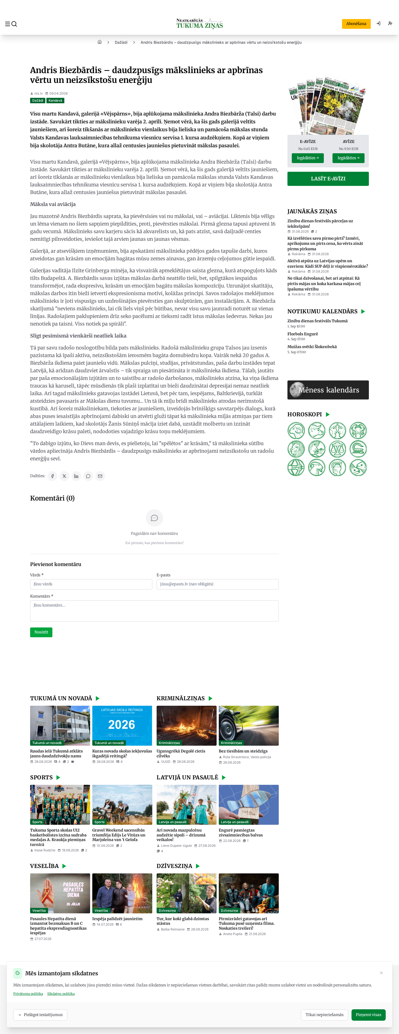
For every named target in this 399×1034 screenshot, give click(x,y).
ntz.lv (38, 93)
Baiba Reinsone (173, 929)
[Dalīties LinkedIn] (76, 476)
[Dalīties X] (64, 476)
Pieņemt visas (368, 1014)
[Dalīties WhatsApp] (88, 476)
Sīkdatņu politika (61, 994)
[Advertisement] (154, 667)
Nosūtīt (41, 632)
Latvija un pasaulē (172, 822)
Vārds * (37, 575)
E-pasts (163, 575)
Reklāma (298, 254)
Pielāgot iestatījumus (43, 1014)
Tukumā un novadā (47, 743)
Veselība (39, 910)
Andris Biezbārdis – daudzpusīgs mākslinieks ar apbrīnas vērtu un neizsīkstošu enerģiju (221, 42)
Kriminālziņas (169, 743)
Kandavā (55, 100)
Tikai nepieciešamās (325, 1014)
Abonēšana (356, 23)
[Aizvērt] (381, 973)
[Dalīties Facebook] (52, 476)
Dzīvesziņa (167, 910)
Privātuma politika (28, 994)
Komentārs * (41, 596)
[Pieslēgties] (378, 23)
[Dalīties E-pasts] (100, 476)
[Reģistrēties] (390, 23)
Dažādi (121, 42)
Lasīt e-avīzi (328, 179)
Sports (37, 822)
